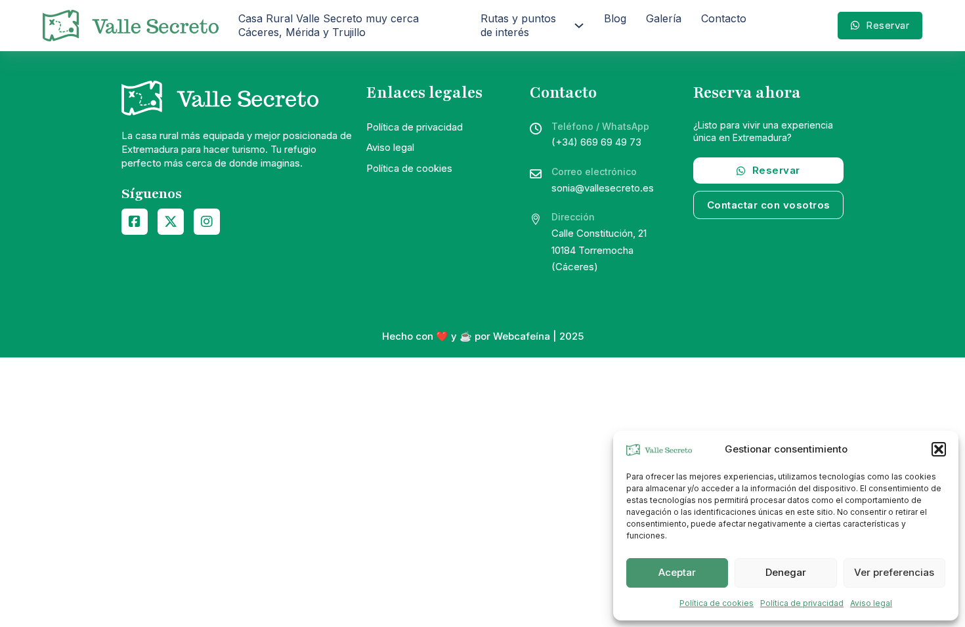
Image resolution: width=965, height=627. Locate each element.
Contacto (723, 18)
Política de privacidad (802, 603)
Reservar (887, 25)
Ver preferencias (894, 572)
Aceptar (677, 572)
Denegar (785, 572)
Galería (663, 18)
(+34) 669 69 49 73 (596, 142)
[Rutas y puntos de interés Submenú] (579, 25)
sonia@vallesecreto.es (602, 188)
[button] (938, 449)
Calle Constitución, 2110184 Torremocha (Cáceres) (599, 250)
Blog (615, 18)
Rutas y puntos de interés (518, 25)
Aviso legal (871, 603)
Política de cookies (716, 603)
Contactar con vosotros (768, 205)
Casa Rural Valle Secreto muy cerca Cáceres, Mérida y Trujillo (328, 25)
